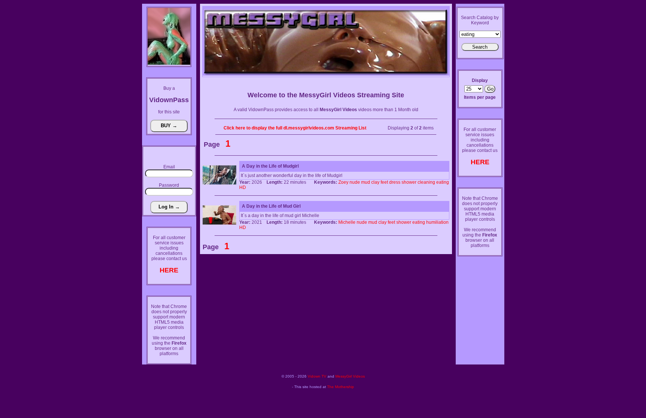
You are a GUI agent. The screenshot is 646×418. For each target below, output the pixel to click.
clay (375, 182)
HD (242, 187)
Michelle (347, 222)
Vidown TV (317, 376)
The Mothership (340, 387)
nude (355, 182)
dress (394, 182)
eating (442, 182)
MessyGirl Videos (350, 376)
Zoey (343, 182)
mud (365, 182)
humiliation (437, 222)
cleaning (426, 182)
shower (409, 182)
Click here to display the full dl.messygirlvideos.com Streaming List (295, 128)
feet (384, 182)
